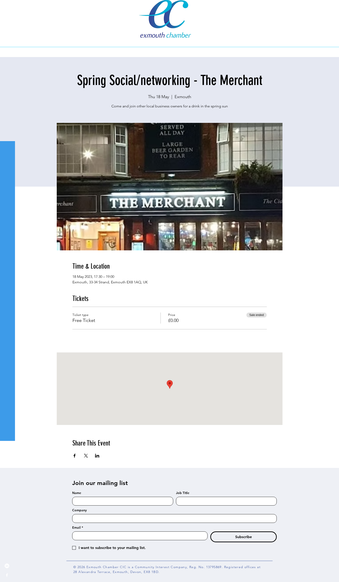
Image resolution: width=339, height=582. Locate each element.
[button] (8, 7)
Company (79, 510)
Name (76, 493)
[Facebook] (7, 575)
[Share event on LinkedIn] (97, 456)
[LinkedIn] (7, 566)
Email (77, 528)
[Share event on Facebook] (74, 456)
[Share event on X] (86, 456)
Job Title (182, 493)
